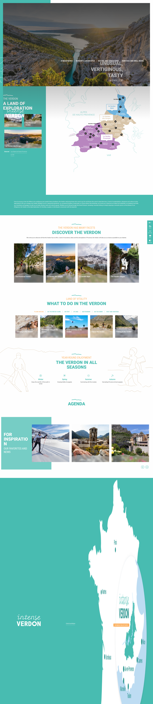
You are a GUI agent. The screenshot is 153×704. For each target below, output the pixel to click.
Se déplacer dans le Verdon (121, 625)
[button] (67, 61)
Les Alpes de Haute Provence (19, 151)
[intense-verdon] (14, 113)
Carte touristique (70, 623)
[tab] (39, 312)
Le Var (12, 154)
